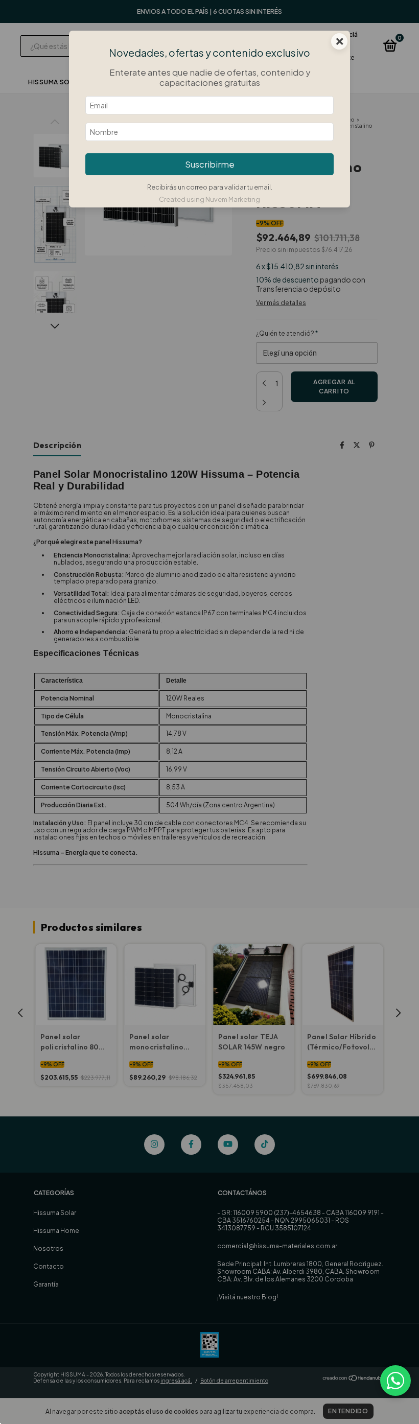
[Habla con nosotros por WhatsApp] (395, 1380)
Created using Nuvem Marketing (209, 199)
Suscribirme (210, 164)
